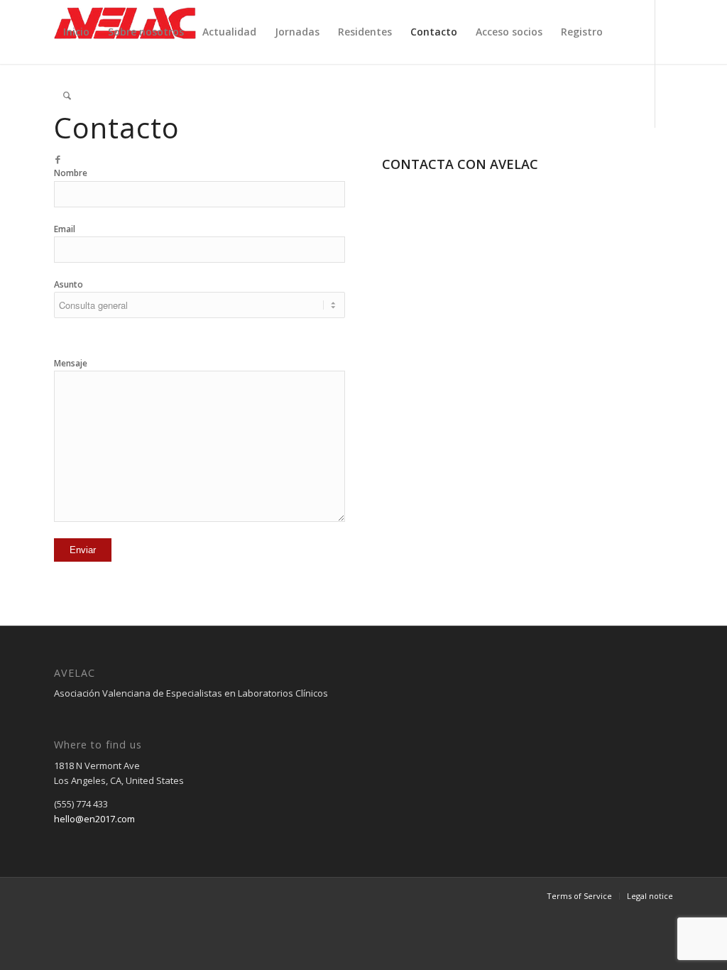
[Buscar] (67, 96)
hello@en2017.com (94, 818)
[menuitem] (76, 32)
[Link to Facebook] (58, 159)
